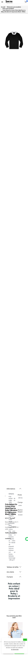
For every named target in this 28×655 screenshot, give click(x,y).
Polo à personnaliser (8, 8)
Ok (25, 639)
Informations (11, 489)
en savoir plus (15, 649)
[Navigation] (2, 2)
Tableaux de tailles (12, 567)
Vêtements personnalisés (14, 7)
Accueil (3, 7)
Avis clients (10, 572)
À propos (10, 577)
